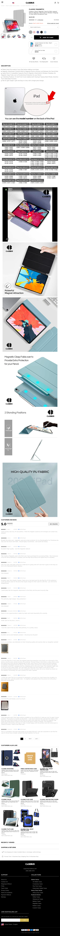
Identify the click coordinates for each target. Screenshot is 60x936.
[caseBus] (30, 3)
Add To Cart (47, 37)
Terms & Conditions (6, 892)
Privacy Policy (5, 890)
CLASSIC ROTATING (7, 768)
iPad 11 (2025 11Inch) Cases (12, 5)
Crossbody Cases (38, 884)
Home (2, 5)
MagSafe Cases (37, 903)
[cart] (58, 2)
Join (24, 920)
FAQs (2, 886)
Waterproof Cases (38, 899)
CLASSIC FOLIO (6, 799)
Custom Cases (37, 908)
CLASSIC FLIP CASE (27, 799)
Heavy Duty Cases (38, 892)
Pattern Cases (37, 905)
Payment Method (6, 894)
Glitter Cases (36, 897)
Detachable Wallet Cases (40, 888)
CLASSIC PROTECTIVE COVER (49, 799)
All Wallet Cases (37, 881)
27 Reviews (40, 19)
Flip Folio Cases (37, 886)
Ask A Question (54, 524)
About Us (4, 879)
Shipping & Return (6, 884)
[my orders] (55, 2)
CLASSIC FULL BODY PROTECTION (46, 769)
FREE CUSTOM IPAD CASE (29, 768)
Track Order (4, 888)
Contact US (4, 881)
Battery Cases (37, 901)
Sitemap (3, 897)
